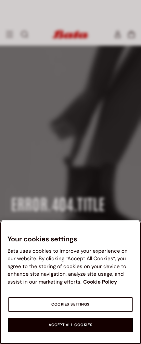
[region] (70, 282)
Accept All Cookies (70, 325)
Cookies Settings (70, 304)
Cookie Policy (100, 281)
